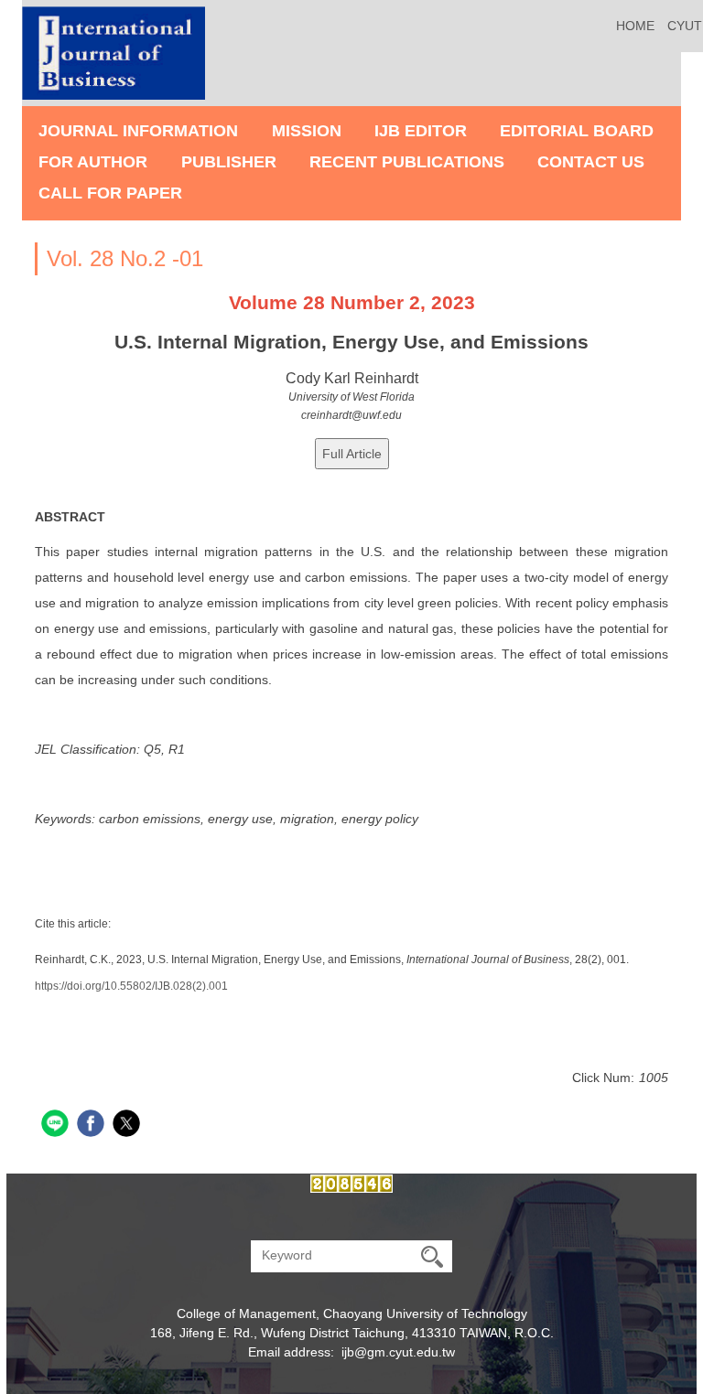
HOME (635, 25)
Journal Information (138, 131)
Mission (306, 131)
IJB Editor (420, 131)
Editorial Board (577, 131)
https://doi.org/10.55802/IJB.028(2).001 (131, 986)
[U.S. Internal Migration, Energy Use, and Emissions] (352, 453)
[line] (57, 1126)
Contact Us (590, 162)
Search (432, 1256)
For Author (92, 162)
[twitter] (129, 1126)
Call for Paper (110, 193)
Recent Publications (406, 162)
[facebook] (93, 1126)
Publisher (228, 162)
